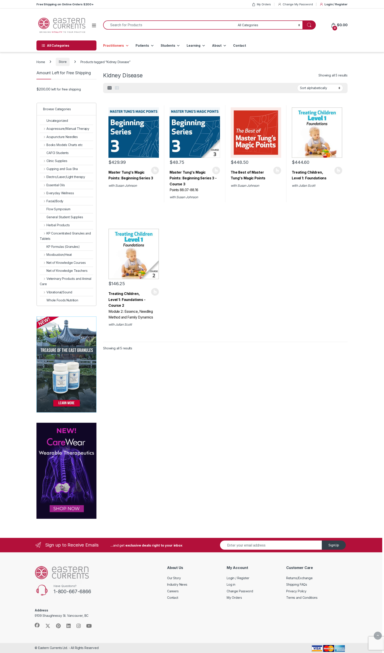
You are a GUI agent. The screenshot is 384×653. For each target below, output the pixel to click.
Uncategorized (57, 120)
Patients (142, 45)
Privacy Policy (296, 591)
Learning (193, 45)
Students (168, 45)
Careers (173, 591)
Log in (231, 584)
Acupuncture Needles (62, 137)
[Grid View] (110, 88)
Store (62, 62)
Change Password (240, 591)
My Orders (264, 4)
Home (40, 62)
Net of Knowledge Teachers (67, 270)
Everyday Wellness (60, 193)
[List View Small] (117, 88)
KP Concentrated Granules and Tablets (65, 235)
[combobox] (169, 25)
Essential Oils (55, 185)
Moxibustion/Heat (59, 254)
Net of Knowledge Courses (66, 262)
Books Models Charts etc (64, 145)
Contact (239, 45)
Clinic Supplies (56, 161)
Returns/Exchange (299, 578)
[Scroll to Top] (378, 636)
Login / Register (336, 4)
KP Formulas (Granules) (63, 246)
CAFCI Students (57, 153)
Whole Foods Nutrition (62, 300)
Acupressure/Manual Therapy (67, 128)
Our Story (174, 578)
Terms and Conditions (302, 597)
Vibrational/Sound (59, 292)
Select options (153, 170)
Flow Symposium (58, 209)
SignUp (333, 545)
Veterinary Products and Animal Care (65, 281)
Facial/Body (54, 201)
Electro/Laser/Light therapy (65, 177)
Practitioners (113, 45)
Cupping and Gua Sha (62, 169)
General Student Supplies (64, 217)
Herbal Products (58, 225)
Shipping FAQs (296, 584)
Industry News (177, 584)
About (217, 45)
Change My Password (298, 4)
